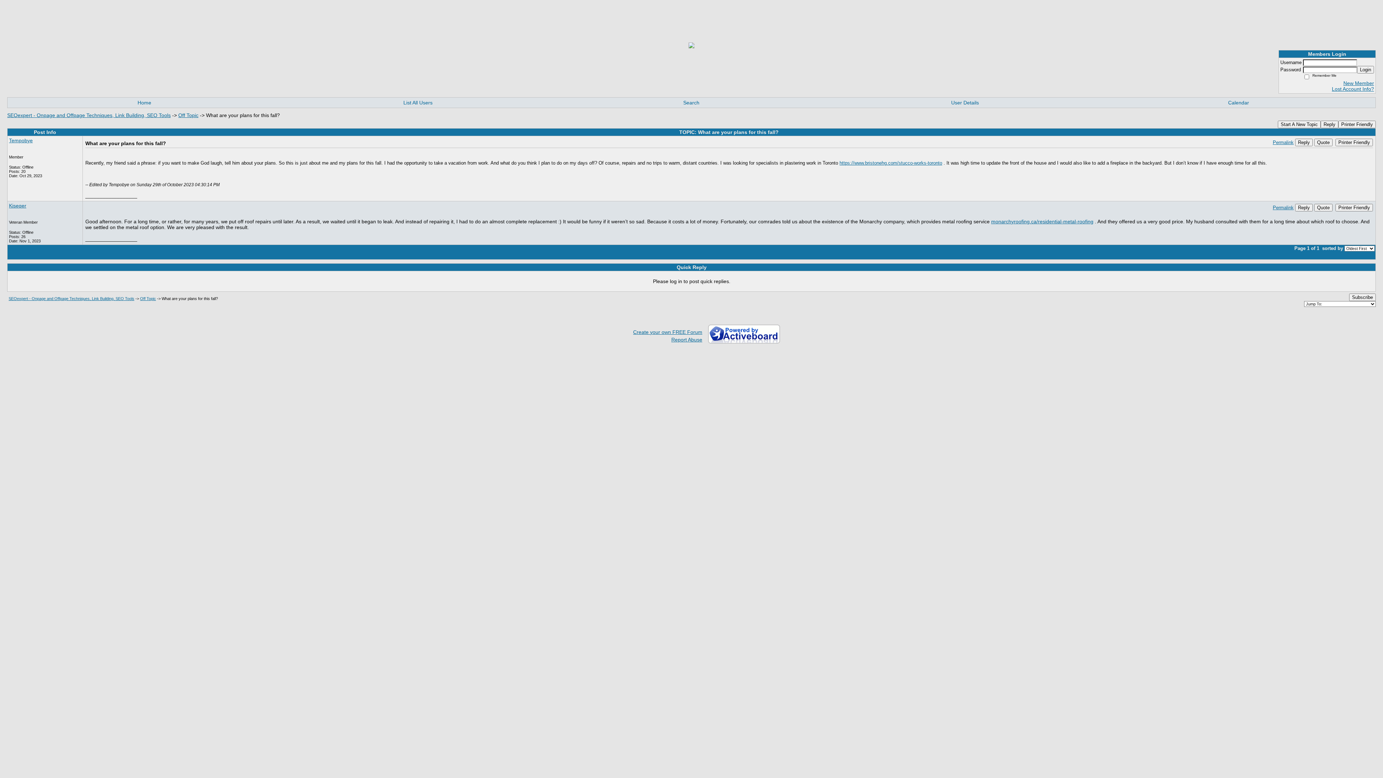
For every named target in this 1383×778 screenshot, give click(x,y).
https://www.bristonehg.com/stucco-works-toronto (891, 163)
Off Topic (188, 115)
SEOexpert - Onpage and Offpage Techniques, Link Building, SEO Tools (89, 115)
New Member (1358, 83)
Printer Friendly (1357, 124)
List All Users (418, 103)
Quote (1323, 142)
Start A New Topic (1299, 124)
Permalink (1283, 142)
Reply (1329, 124)
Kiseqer (17, 206)
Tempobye (21, 140)
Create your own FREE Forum (667, 332)
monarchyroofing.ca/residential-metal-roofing (1042, 221)
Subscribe (1362, 297)
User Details (965, 103)
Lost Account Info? (1353, 89)
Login (1365, 69)
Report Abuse (686, 340)
